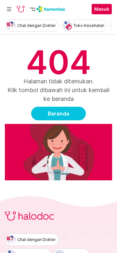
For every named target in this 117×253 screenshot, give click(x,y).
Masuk (101, 9)
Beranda (59, 113)
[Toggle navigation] (9, 9)
